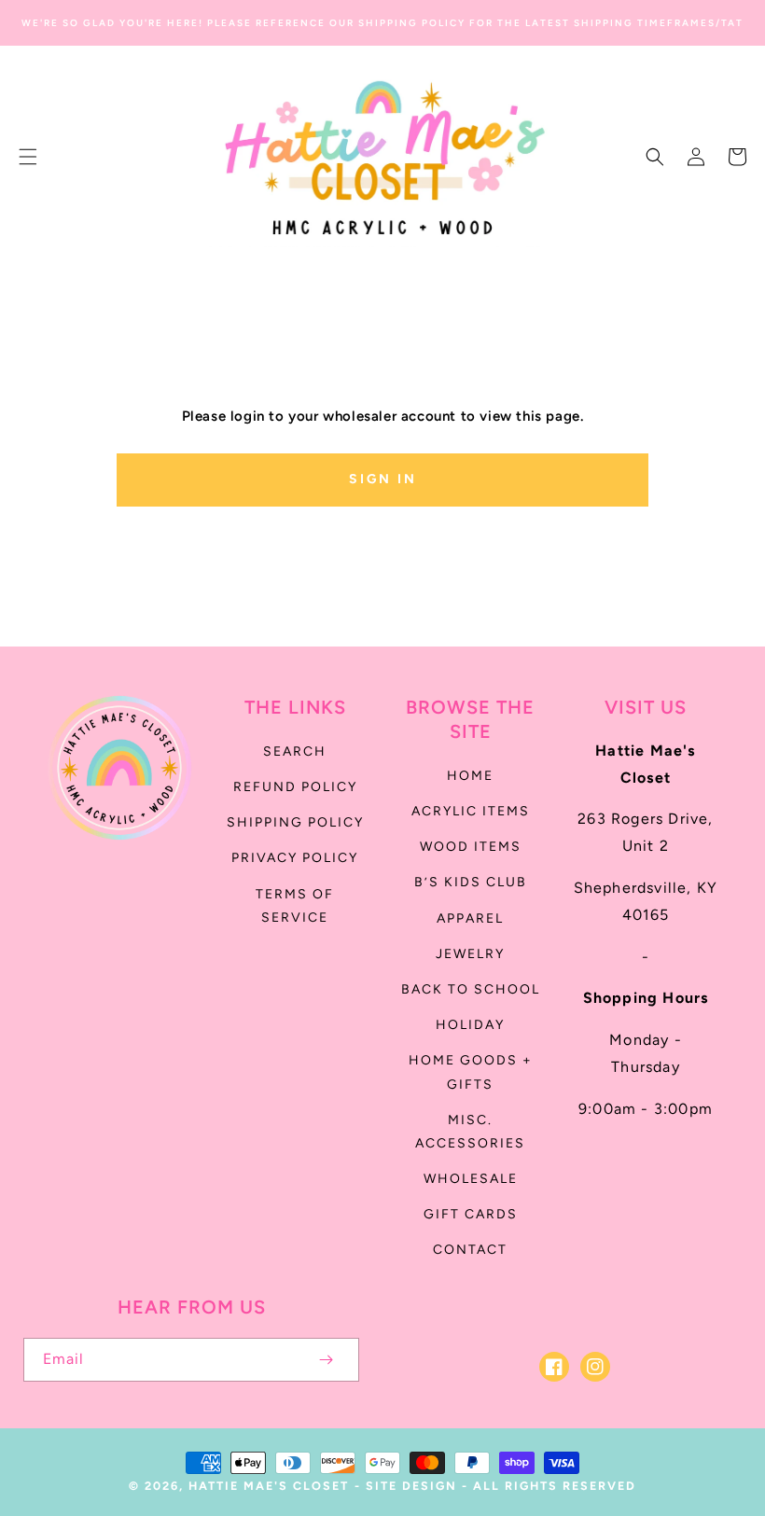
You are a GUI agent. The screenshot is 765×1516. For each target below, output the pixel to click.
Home (470, 776)
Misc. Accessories (470, 1131)
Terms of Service (295, 905)
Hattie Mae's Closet (268, 1486)
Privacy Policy (294, 858)
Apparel (470, 918)
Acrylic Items (470, 811)
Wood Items (471, 847)
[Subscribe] (325, 1360)
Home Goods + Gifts (471, 1072)
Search (295, 751)
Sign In (383, 479)
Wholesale (471, 1179)
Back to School (470, 989)
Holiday (470, 1025)
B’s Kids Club (470, 882)
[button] (28, 156)
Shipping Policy (295, 822)
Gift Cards (471, 1214)
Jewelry (470, 954)
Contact (470, 1250)
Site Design (411, 1486)
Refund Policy (295, 787)
